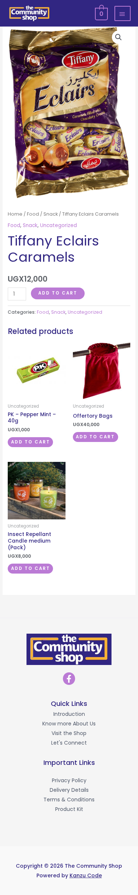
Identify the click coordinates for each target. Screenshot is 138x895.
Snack (50, 214)
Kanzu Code (86, 875)
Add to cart (57, 293)
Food (33, 214)
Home (15, 214)
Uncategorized (58, 225)
